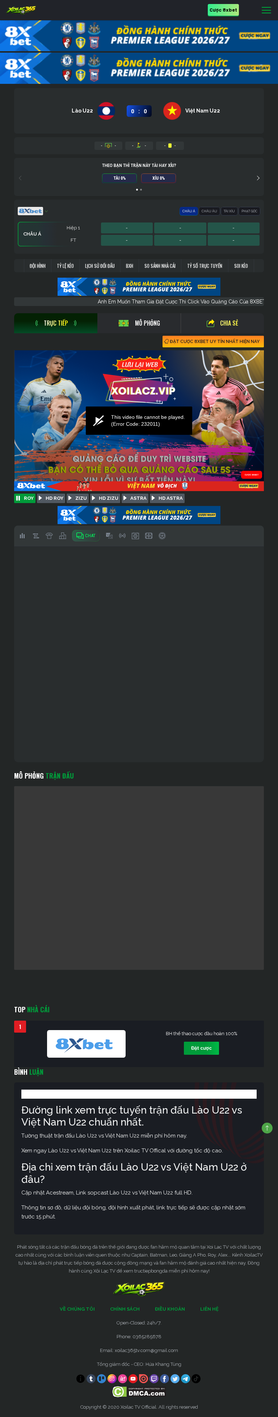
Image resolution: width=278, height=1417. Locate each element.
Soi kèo (241, 265)
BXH (129, 265)
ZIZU (81, 498)
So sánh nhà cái (160, 265)
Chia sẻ (229, 323)
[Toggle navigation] (266, 10)
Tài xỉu (229, 211)
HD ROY (54, 498)
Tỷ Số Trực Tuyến (204, 265)
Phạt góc (249, 211)
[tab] (55, 323)
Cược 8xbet (223, 10)
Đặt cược (201, 1048)
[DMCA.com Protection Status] (139, 1391)
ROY (29, 498)
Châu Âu (209, 211)
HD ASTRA (171, 498)
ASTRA (138, 498)
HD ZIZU (108, 498)
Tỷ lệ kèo (65, 265)
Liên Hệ (209, 1309)
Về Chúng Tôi (77, 1309)
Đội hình (38, 265)
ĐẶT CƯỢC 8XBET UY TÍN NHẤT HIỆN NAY (215, 341)
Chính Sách (125, 1309)
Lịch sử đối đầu (100, 265)
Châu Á (188, 211)
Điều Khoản (170, 1309)
